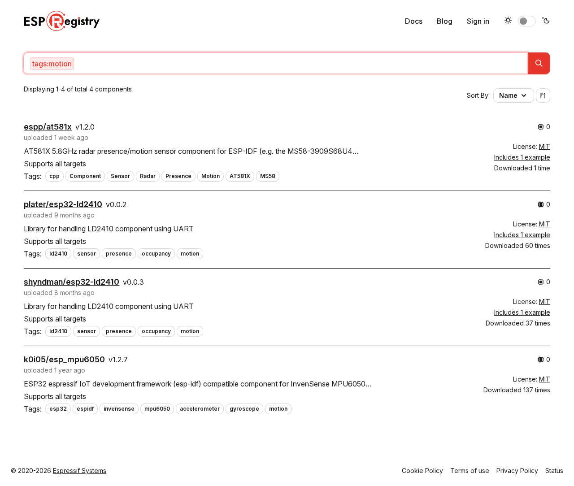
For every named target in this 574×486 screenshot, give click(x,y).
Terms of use (469, 470)
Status (554, 470)
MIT (544, 146)
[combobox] (275, 63)
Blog (444, 21)
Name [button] (508, 95)
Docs (413, 21)
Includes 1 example (522, 157)
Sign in (478, 21)
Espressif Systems (79, 470)
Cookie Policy (422, 470)
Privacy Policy (517, 470)
